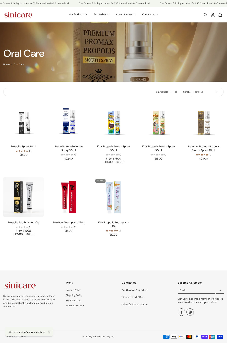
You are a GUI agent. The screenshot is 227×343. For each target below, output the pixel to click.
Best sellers (100, 14)
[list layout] (173, 92)
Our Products (76, 14)
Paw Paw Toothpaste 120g (68, 222)
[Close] (49, 332)
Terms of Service (75, 305)
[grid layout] (177, 92)
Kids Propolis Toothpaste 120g (113, 224)
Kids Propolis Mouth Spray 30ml (113, 148)
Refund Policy (73, 300)
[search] (205, 14)
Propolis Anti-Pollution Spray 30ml (69, 148)
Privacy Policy (73, 290)
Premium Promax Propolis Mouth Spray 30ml (203, 148)
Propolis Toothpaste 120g (23, 222)
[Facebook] (181, 312)
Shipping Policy (74, 295)
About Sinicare (124, 14)
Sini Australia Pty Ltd (103, 336)
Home (6, 64)
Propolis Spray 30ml (23, 146)
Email (182, 290)
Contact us (148, 14)
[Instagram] (190, 312)
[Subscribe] (220, 290)
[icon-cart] (220, 14)
